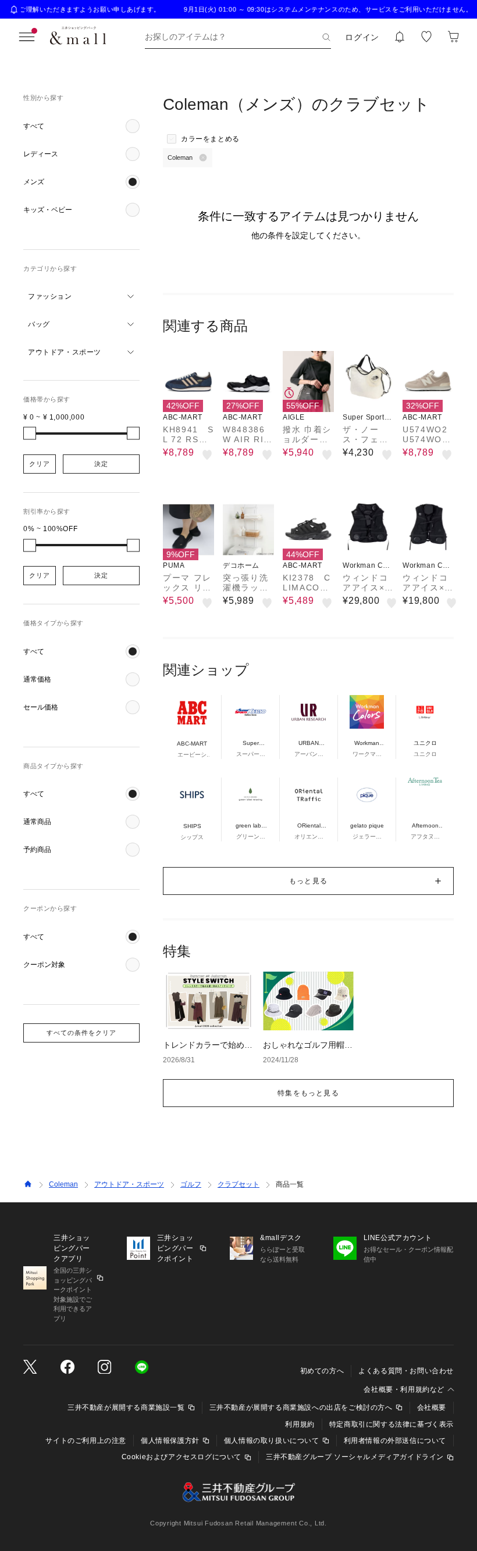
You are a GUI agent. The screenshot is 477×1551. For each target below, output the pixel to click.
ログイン (362, 37)
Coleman (63, 1184)
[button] (81, 126)
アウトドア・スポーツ (129, 1184)
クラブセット (238, 1184)
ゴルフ (190, 1184)
